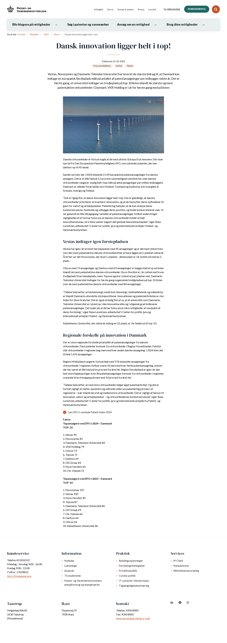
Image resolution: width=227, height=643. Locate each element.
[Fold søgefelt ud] (216, 9)
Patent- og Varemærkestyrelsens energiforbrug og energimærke (83, 582)
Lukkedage (70, 565)
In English (98, 9)
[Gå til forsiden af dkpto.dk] (26, 9)
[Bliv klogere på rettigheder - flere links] (56, 24)
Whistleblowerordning (186, 570)
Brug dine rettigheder (182, 24)
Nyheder (69, 560)
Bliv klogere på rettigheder (31, 24)
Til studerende (72, 575)
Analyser (69, 570)
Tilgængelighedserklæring (134, 585)
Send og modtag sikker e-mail (133, 618)
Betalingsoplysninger (131, 560)
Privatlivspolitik (128, 570)
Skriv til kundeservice (19, 576)
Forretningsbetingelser (132, 565)
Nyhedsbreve (181, 565)
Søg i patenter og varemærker (88, 24)
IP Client (178, 560)
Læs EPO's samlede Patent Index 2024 (90, 412)
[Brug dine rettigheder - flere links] (203, 24)
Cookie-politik (127, 575)
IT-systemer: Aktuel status (134, 580)
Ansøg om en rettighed (133, 24)
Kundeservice (197, 9)
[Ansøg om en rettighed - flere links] (155, 24)
